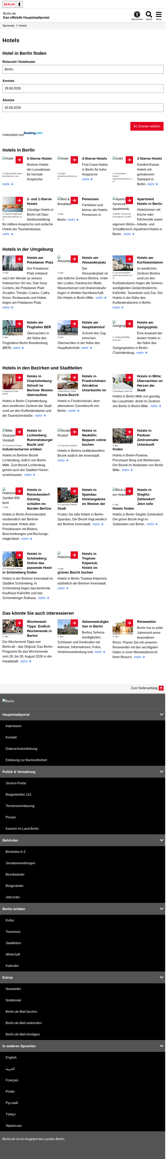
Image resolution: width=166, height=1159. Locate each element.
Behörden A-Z (16, 851)
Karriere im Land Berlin (22, 828)
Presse (11, 817)
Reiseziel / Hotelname (18, 61)
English (11, 1057)
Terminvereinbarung (20, 806)
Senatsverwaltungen (20, 863)
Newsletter (13, 989)
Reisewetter (146, 622)
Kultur (10, 920)
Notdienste (13, 1000)
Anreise (8, 81)
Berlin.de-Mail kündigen (23, 1034)
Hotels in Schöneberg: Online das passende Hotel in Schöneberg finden (27, 563)
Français (12, 1080)
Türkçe (11, 1114)
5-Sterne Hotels (39, 158)
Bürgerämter (14, 886)
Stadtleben (13, 943)
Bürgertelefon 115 (18, 794)
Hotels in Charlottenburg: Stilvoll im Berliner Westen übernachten (40, 385)
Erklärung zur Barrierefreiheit (26, 760)
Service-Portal (16, 783)
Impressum (13, 726)
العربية (10, 1069)
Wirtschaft (13, 954)
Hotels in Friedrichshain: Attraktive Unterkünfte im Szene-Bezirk (81, 385)
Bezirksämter (15, 874)
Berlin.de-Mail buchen (21, 1011)
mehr (6, 184)
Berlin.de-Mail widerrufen (24, 1023)
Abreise (8, 100)
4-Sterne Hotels (94, 158)
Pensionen (90, 199)
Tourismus (13, 931)
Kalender (12, 965)
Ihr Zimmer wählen (147, 126)
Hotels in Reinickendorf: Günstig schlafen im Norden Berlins (39, 499)
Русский (12, 1103)
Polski (10, 1091)
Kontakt (11, 737)
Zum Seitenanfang (144, 688)
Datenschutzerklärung (21, 748)
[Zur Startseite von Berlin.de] (8, 701)
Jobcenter (13, 897)
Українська (14, 1125)
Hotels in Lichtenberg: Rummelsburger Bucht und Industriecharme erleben (27, 440)
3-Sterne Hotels (149, 158)
